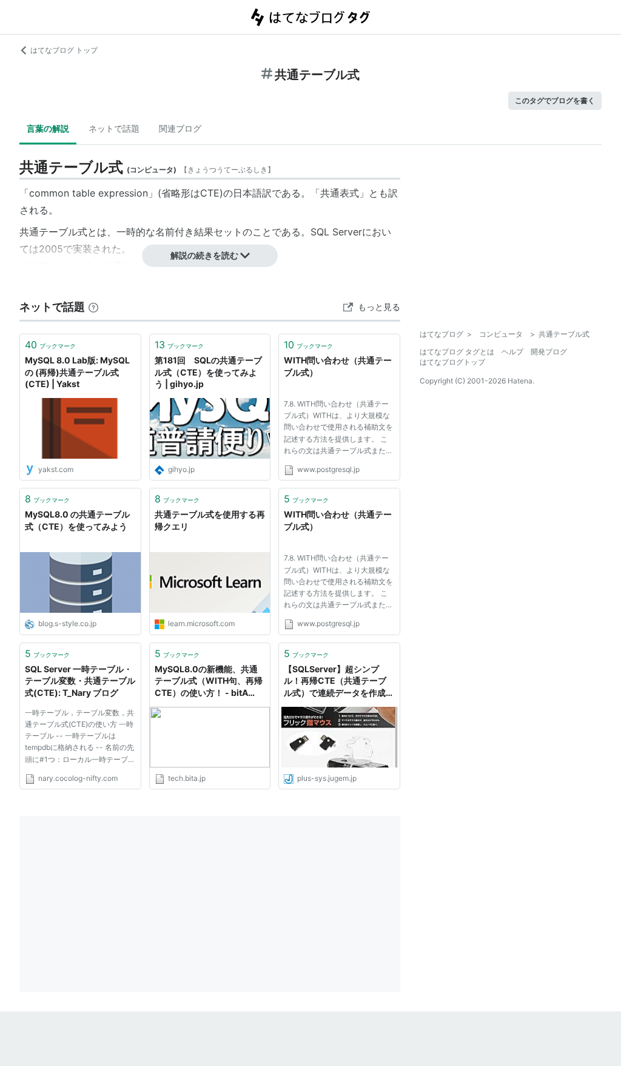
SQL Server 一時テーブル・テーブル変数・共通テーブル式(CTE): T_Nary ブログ (80, 681)
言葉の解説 (48, 128)
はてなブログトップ (452, 361)
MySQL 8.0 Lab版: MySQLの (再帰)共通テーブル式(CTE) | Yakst (77, 372)
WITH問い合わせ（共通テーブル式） (338, 366)
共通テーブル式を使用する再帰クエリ (210, 520)
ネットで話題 (114, 128)
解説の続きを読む (204, 255)
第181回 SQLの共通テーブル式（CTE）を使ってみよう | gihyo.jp (208, 372)
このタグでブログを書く (555, 100)
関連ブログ (180, 128)
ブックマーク (50, 345)
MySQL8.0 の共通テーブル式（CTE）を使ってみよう (77, 520)
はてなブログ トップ (64, 50)
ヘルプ (512, 351)
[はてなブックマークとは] (93, 306)
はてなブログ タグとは (457, 351)
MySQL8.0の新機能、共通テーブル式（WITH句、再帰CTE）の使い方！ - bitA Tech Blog (209, 682)
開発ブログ (549, 351)
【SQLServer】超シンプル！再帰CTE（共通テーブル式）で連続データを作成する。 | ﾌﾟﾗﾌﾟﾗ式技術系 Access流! (339, 682)
